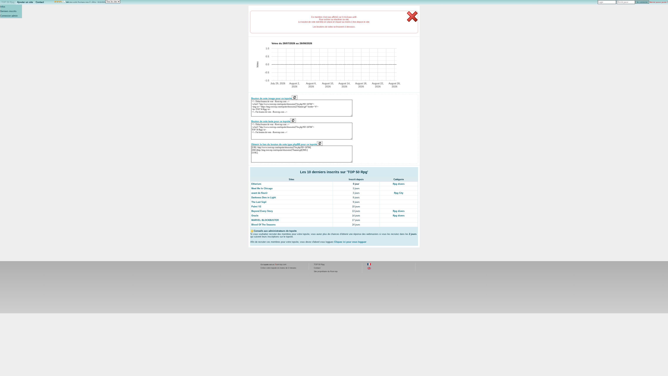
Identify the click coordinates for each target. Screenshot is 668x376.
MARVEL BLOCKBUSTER (265, 220)
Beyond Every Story (262, 211)
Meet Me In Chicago (262, 188)
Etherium (256, 184)
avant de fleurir (259, 193)
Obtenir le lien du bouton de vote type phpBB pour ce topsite (284, 144)
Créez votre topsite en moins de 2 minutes (278, 268)
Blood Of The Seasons (263, 224)
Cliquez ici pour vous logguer (350, 242)
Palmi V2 (256, 206)
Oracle (254, 215)
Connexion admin (9, 15)
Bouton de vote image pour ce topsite (271, 98)
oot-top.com (280, 264)
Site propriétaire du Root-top (325, 271)
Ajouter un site (25, 2)
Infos (2, 6)
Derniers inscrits (8, 11)
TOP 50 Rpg (7, 2)
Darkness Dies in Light (263, 197)
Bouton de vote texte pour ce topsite (270, 121)
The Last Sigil (258, 202)
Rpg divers (398, 184)
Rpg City (398, 193)
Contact (40, 2)
